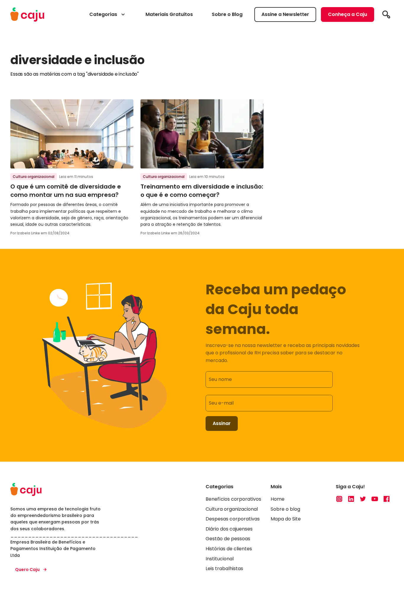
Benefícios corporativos (233, 499)
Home (278, 499)
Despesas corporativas (233, 518)
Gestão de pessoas (228, 538)
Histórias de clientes (229, 548)
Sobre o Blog (227, 14)
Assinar (222, 423)
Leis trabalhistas (224, 568)
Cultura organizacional (33, 176)
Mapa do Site (286, 518)
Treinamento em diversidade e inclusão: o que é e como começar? (201, 190)
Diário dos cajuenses (229, 528)
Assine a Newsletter (285, 14)
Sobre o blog (285, 509)
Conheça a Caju (347, 14)
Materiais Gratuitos (169, 14)
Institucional (220, 558)
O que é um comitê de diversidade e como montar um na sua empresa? (65, 190)
